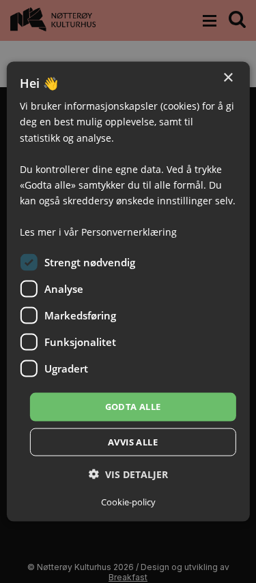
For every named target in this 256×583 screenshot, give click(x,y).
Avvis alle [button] (133, 441)
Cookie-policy (128, 501)
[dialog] (127, 292)
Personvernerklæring (129, 231)
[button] (128, 474)
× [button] (228, 78)
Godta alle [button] (133, 406)
